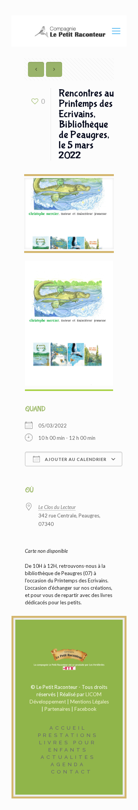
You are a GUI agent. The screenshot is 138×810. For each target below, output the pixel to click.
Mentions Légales (89, 702)
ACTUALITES (68, 757)
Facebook (85, 709)
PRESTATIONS (68, 735)
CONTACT (72, 772)
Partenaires (57, 709)
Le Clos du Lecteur (57, 507)
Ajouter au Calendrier (75, 459)
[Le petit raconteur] (69, 30)
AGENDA (68, 764)
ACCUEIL (68, 728)
